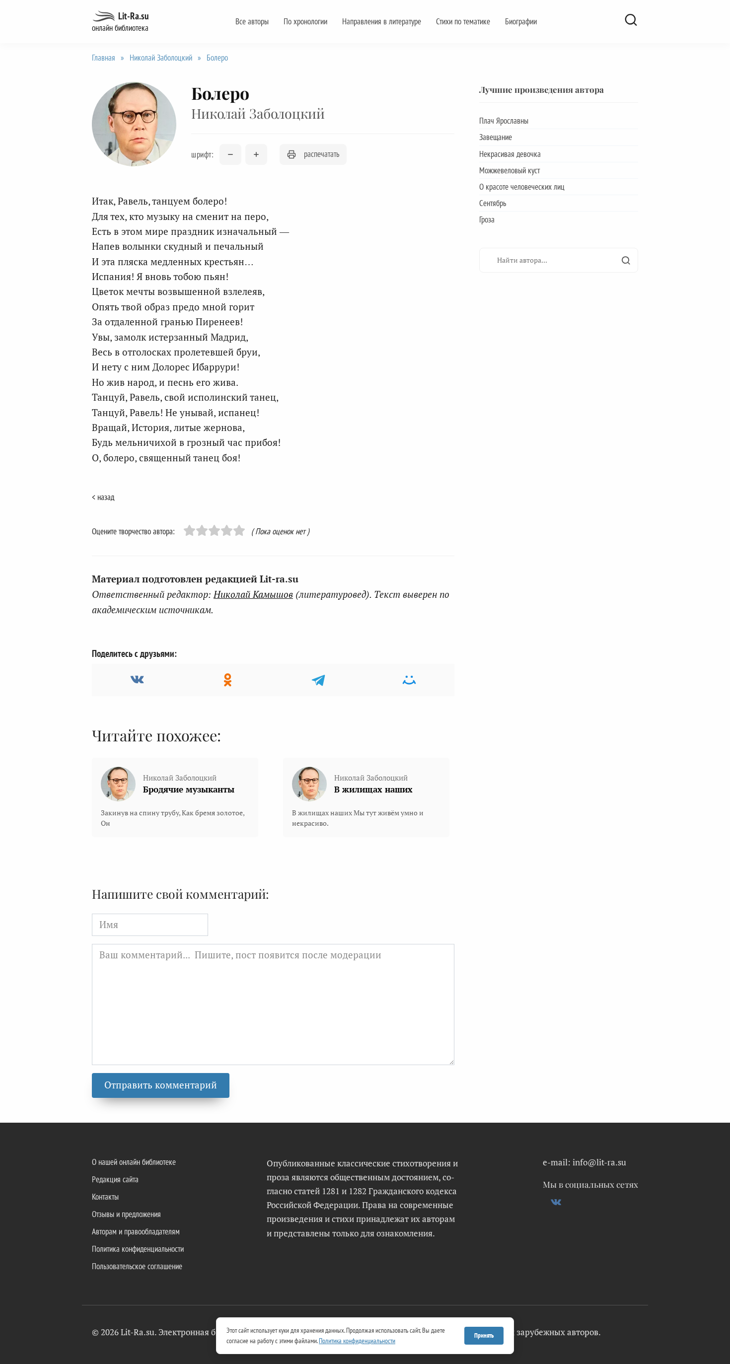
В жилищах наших (373, 789)
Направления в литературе (381, 21)
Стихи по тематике (463, 21)
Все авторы (252, 21)
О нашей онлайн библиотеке (134, 1161)
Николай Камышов (253, 594)
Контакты (105, 1196)
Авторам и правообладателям (136, 1231)
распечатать (321, 153)
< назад (103, 497)
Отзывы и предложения (126, 1214)
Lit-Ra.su (133, 16)
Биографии (521, 21)
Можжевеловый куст (509, 170)
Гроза (487, 219)
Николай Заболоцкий (161, 57)
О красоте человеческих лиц (522, 186)
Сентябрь (492, 203)
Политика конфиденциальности (138, 1248)
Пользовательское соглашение (137, 1266)
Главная (103, 57)
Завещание (495, 137)
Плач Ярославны (503, 120)
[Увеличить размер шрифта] (256, 154)
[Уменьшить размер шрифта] (230, 154)
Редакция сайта (115, 1179)
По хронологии (305, 21)
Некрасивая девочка (510, 153)
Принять (484, 1335)
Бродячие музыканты (188, 789)
